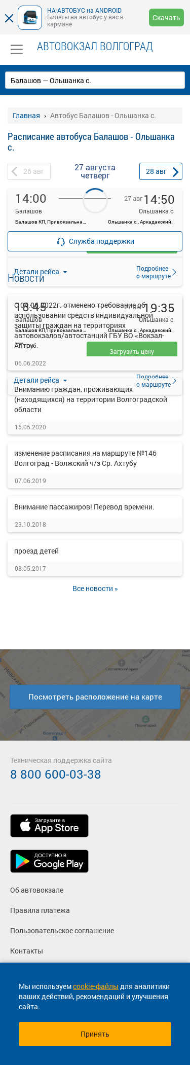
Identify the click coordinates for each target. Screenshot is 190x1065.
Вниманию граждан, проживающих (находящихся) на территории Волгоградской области (90, 399)
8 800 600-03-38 (55, 774)
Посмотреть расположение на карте (95, 696)
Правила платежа (40, 910)
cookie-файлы (96, 986)
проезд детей (36, 551)
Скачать (166, 17)
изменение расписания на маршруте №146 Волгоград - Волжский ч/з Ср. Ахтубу (85, 458)
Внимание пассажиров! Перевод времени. (84, 506)
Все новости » (95, 588)
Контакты (26, 951)
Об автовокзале (36, 890)
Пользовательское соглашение (62, 930)
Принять (95, 1034)
